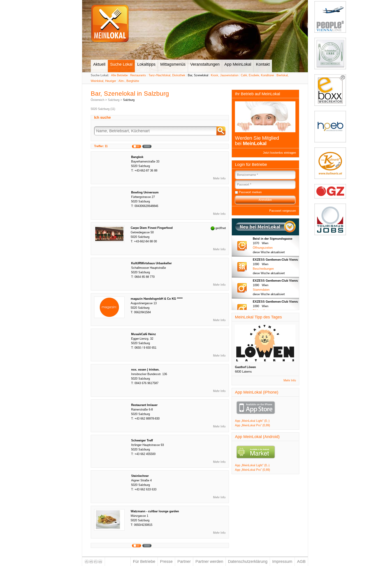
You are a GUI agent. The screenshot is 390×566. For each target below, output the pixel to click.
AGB (301, 561)
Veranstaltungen (205, 64)
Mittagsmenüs (173, 64)
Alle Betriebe (119, 75)
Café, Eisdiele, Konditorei (257, 75)
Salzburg (113, 100)
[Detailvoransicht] (136, 146)
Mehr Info (219, 178)
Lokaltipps (146, 64)
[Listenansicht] (147, 146)
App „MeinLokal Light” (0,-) (252, 420)
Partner (184, 561)
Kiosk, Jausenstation (224, 75)
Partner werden (209, 561)
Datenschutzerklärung (247, 561)
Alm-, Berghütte (128, 81)
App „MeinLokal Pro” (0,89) (252, 425)
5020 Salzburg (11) (103, 109)
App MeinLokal (237, 64)
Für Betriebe (144, 561)
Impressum (282, 561)
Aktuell (99, 64)
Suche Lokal (121, 64)
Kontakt (263, 64)
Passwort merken (250, 192)
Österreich (97, 100)
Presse (166, 561)
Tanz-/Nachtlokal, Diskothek (167, 75)
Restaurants (138, 75)
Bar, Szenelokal (198, 75)
